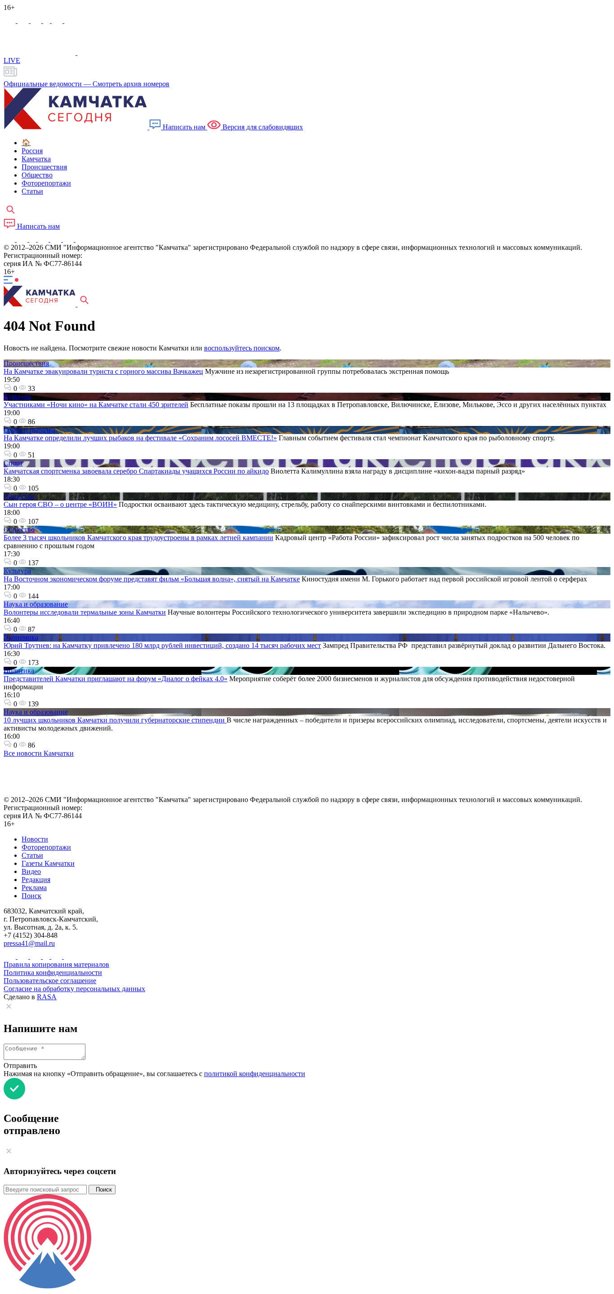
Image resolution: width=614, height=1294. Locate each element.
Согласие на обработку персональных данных (74, 989)
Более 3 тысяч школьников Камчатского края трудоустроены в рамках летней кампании (138, 537)
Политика (19, 670)
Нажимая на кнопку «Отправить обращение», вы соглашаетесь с (154, 1073)
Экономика (21, 637)
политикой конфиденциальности (254, 1073)
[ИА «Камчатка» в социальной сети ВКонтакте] (37, 20)
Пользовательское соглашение (50, 980)
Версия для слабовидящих (262, 127)
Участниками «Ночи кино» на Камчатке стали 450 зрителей (96, 404)
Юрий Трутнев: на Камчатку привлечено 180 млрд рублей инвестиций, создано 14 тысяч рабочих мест (162, 645)
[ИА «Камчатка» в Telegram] (24, 20)
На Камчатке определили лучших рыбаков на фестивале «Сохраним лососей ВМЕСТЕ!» (140, 438)
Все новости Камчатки (39, 753)
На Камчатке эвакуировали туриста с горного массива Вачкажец (103, 371)
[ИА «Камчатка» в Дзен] (69, 20)
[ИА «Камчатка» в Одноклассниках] (47, 20)
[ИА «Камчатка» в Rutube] (58, 20)
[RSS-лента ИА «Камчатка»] (80, 239)
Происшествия (26, 363)
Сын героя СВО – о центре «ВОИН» (60, 504)
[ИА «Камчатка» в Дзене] (69, 239)
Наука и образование (36, 604)
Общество (19, 496)
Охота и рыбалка (29, 430)
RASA (47, 997)
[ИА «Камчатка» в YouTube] (44, 239)
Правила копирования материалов (56, 964)
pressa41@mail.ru (29, 943)
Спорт (13, 463)
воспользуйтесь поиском (242, 348)
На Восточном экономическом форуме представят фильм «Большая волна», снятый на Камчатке (152, 579)
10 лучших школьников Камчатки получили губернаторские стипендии (115, 720)
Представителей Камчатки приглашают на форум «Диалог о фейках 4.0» (115, 678)
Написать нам (184, 127)
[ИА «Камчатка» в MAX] (11, 20)
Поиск (102, 1189)
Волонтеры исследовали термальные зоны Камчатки (85, 612)
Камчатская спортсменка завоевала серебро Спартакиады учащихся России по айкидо (136, 471)
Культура (17, 396)
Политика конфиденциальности (53, 972)
